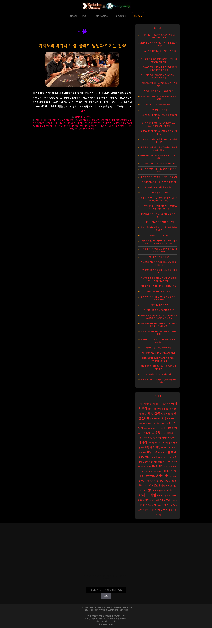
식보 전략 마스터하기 (159, 110)
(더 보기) (82, 111)
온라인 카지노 (148, 485)
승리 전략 (172, 461)
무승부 (49, 123)
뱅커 (82, 123)
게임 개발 (155, 404)
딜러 (157, 423)
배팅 (142, 448)
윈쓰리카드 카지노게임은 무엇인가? (159, 187)
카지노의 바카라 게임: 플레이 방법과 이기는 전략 (82, 46)
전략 (85, 126)
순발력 (116, 123)
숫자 (122, 123)
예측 (60, 126)
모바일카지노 (172, 438)
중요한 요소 (93, 126)
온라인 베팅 (162, 481)
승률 (37, 126)
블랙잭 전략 (143, 457)
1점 (41, 120)
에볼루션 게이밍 (169, 471)
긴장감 (107, 120)
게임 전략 (154, 413)
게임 (140, 404)
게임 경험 (170, 404)
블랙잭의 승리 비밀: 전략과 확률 (158, 348)
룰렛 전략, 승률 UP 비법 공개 (158, 291)
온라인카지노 (165, 485)
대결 (113, 120)
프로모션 (157, 510)
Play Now (138, 16)
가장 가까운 (52, 120)
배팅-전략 (150, 447)
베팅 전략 (93, 123)
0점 (37, 120)
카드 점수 (115, 126)
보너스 (164, 452)
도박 (163, 418)
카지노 (122, 126)
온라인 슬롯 (172, 481)
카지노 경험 (143, 500)
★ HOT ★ (87, 117)
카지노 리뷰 (154, 500)
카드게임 (163, 490)
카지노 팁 (171, 505)
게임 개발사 (162, 404)
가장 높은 (61, 120)
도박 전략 (171, 419)
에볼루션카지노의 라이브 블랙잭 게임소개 (159, 163)
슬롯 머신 (154, 462)
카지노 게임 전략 (172, 495)
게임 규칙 (69, 120)
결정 (93, 120)
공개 (97, 120)
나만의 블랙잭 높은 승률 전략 (158, 257)
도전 (144, 423)
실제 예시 (53, 126)
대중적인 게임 (121, 120)
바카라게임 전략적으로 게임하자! (159, 374)
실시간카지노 (149, 471)
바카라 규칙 (158, 443)
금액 (102, 120)
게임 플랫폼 (169, 414)
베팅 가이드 (164, 447)
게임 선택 (144, 414)
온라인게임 (173, 476)
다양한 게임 (157, 418)
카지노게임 (162, 496)
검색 (106, 585)
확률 (92, 129)
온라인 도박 (143, 481)
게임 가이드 (147, 404)
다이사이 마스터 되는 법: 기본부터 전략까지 (159, 182)
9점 (45, 120)
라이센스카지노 (102, 16)
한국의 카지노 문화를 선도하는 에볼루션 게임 (158, 286)
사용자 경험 (152, 457)
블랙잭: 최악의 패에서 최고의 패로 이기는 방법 (159, 177)
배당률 (76, 123)
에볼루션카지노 (147, 476)
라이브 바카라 (148, 428)
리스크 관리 (171, 433)
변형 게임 (101, 123)
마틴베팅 (42, 123)
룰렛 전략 (164, 433)
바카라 (142, 442)
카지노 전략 (160, 505)
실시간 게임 (157, 466)
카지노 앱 (149, 505)
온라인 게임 (163, 475)
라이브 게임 (164, 423)
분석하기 (109, 123)
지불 (100, 126)
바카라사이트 (107, 621)
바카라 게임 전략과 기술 (158, 305)
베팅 (86, 123)
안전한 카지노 (158, 471)
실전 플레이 (44, 126)
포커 (140, 510)
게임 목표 (78, 120)
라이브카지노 (147, 433)
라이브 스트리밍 (158, 428)
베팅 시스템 (172, 448)
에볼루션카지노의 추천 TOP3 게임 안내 (159, 222)
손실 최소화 (161, 457)
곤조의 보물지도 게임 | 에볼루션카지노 (159, 91)
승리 (164, 462)
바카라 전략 (167, 443)
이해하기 (66, 126)
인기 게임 (74, 126)
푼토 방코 (78, 129)
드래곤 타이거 (150, 423)
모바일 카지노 (162, 438)
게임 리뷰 (165, 409)
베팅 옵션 (142, 452)
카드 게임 (107, 126)
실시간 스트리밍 (169, 466)
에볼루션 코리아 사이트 (159, 235)
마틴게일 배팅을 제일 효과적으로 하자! (159, 310)
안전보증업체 (121, 16)
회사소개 (73, 16)
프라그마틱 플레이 (148, 510)
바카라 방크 (68, 123)
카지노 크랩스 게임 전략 (158, 193)
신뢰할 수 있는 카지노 (144, 466)
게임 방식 (86, 120)
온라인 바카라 (152, 481)
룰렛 (158, 432)
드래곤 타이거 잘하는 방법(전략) (158, 104)
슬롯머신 (146, 462)
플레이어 (86, 129)
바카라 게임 (58, 123)
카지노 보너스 (165, 500)
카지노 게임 (147, 495)
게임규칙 (150, 409)
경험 (151, 419)
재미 (81, 126)
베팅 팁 (160, 452)
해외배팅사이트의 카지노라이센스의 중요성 (159, 353)
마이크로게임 (108, 619)
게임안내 (85, 16)
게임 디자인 (157, 409)
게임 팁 (163, 414)
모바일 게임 (151, 438)
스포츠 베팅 (168, 457)
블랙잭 (172, 452)
